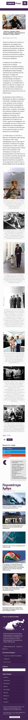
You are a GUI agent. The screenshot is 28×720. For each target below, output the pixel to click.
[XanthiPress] (14, 3)
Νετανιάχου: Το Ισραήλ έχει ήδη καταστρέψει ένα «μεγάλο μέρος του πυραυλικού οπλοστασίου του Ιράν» (14, 589)
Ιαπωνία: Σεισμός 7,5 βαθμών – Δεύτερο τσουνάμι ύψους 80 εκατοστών (12, 507)
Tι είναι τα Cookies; (16, 713)
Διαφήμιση (6, 659)
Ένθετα (5, 686)
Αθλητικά (6, 695)
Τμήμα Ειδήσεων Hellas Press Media (17, 462)
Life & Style (6, 689)
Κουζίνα (5, 692)
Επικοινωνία (7, 662)
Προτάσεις (6, 683)
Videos (5, 699)
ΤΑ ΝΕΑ (8, 435)
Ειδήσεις (6, 677)
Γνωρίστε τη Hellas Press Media (12, 656)
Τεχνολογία (6, 680)
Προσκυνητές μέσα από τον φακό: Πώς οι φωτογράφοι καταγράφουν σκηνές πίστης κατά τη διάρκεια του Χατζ (13, 609)
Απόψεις (5, 702)
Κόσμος (9, 439)
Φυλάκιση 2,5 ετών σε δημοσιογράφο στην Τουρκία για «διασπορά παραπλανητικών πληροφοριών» (13, 527)
